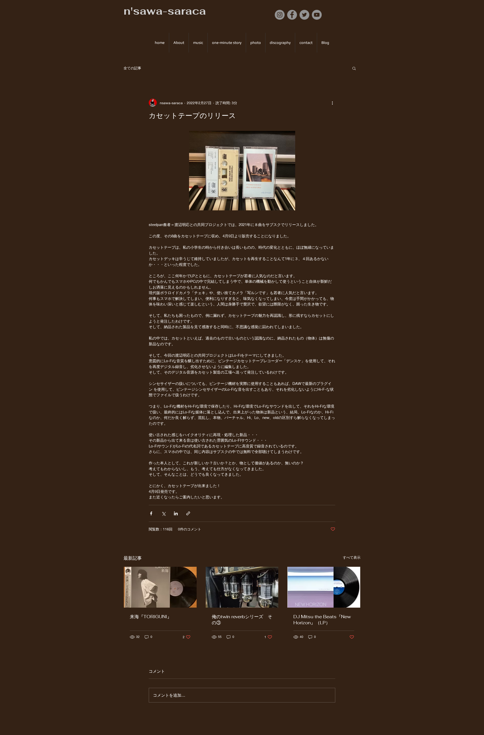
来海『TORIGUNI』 (151, 616)
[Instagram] (280, 15)
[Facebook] (292, 15)
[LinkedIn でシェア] (175, 513)
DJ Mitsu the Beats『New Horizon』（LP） (322, 620)
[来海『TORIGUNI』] (160, 587)
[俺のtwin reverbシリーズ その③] (242, 587)
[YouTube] (317, 15)
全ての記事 (132, 68)
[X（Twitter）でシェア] (163, 513)
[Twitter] (304, 15)
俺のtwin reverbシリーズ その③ (242, 620)
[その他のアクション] (332, 103)
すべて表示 (351, 557)
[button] (354, 68)
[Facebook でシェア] (151, 513)
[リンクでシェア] (188, 513)
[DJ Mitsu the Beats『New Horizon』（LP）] (323, 587)
